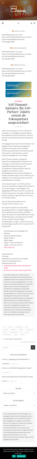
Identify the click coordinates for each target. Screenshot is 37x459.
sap (21, 332)
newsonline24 (19, 65)
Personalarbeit (13, 332)
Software (18, 101)
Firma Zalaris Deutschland (13, 339)
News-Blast (19, 31)
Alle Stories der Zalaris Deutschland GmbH (17, 270)
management (29, 329)
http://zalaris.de (9, 247)
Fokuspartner (18, 327)
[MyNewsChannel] (18, 9)
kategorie (13, 329)
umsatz (16, 334)
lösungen (20, 329)
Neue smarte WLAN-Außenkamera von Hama (16, 37)
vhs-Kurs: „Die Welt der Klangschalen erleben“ (17, 368)
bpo (4, 327)
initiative (5, 329)
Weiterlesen (21, 456)
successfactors (7, 334)
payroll (5, 332)
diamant (10, 327)
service (27, 332)
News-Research (19, 48)
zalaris (22, 334)
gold (26, 327)
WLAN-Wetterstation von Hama (12, 35)
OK (14, 456)
